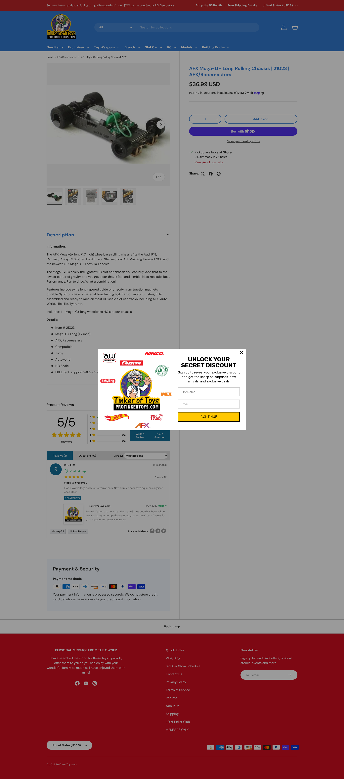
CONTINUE (208, 416)
